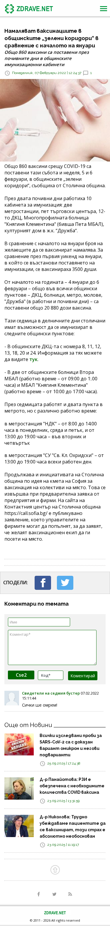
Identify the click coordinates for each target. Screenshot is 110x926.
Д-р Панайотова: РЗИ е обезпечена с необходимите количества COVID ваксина (72, 786)
